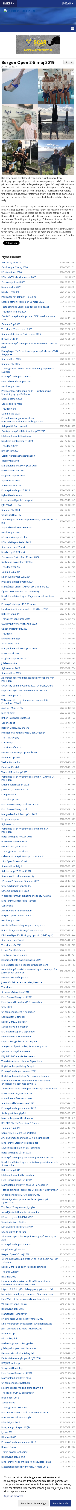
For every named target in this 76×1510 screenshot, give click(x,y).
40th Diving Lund (10, 643)
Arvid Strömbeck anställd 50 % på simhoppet (25, 1137)
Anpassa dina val (13, 1496)
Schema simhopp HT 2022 (15, 890)
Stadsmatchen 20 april (13, 547)
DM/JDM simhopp (10, 638)
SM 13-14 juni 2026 (11, 262)
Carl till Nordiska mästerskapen (18, 455)
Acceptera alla (60, 1503)
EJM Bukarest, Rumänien (14, 846)
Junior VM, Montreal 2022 (14, 789)
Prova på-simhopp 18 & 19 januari (19, 604)
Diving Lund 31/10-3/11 (13, 470)
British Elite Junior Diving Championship (22, 930)
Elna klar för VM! (10, 767)
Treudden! (7, 633)
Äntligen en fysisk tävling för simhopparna (24, 1046)
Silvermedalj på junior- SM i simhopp (20, 1147)
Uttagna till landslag (11, 1368)
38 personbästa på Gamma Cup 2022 (21, 959)
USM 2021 (6, 1006)
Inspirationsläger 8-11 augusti (17, 500)
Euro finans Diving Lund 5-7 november (21, 1002)
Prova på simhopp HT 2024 (15, 490)
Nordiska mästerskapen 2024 (17, 441)
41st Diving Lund (10, 460)
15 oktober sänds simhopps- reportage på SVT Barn (29, 1088)
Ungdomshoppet (10, 819)
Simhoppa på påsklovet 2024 (16, 562)
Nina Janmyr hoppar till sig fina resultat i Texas (26, 1461)
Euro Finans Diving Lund (14, 809)
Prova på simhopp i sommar (16, 376)
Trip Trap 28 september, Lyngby (18, 1207)
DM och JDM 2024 (10, 450)
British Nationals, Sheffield (15, 717)
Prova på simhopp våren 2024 (17, 581)
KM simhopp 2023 (10, 613)
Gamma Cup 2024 (10, 571)
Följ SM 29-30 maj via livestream (18, 1056)
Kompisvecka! (8, 794)
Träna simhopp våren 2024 (15, 618)
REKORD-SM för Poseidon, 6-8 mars (20, 1123)
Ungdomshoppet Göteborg (15, 1382)
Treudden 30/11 (9, 445)
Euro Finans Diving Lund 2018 (16, 1373)
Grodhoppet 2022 (10, 920)
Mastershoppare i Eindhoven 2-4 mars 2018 (24, 1466)
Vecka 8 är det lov (10, 762)
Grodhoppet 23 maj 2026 (14, 267)
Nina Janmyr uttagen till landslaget (19, 1142)
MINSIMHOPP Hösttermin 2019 (17, 1227)
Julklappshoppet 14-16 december (19, 1348)
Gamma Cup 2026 (10, 324)
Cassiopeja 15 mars (11, 403)
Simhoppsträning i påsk (14, 1113)
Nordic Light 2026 (10, 291)
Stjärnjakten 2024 (10, 480)
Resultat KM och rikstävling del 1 (18, 1353)
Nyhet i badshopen (11, 495)
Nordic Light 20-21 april (13, 552)
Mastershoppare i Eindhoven (17, 1118)
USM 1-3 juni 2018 (10, 1422)
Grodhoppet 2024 (10, 532)
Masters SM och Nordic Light (16, 1417)
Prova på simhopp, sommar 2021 (18, 1071)
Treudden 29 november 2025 (16, 329)
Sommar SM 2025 (10, 364)
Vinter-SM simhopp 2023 (14, 772)
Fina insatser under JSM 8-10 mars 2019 (22, 1318)
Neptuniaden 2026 (11, 287)
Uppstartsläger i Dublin (13, 1222)
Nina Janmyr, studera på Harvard (19, 900)
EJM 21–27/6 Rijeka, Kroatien (16, 1051)
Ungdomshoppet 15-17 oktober (18, 1011)
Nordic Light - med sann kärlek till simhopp (23, 1266)
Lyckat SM (6, 1432)
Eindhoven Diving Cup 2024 (15, 576)
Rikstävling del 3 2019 (12, 1308)
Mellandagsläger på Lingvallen (17, 1343)
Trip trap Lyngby (10, 1271)
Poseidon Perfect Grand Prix (16, 1098)
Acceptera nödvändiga (33, 1503)
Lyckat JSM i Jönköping (13, 950)
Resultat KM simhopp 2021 (15, 977)
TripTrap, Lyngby (10, 737)
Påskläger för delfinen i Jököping (18, 296)
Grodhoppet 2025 (10, 386)
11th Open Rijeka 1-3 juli (14, 861)
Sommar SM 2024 (10, 510)
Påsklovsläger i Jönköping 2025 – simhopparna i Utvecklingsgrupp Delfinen (26, 392)
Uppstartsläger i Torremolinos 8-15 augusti (24, 690)
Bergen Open (8, 1447)
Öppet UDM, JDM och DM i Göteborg (20, 591)
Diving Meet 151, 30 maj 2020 (16, 1093)
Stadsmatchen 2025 (11, 398)
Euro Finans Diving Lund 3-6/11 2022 (20, 804)
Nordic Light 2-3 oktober (14, 1021)
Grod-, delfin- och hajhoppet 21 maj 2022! (23, 925)
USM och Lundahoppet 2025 (16, 381)
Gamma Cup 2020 (10, 1128)
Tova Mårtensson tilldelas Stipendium (21, 1061)
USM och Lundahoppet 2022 (16, 885)
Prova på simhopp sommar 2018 (18, 1442)
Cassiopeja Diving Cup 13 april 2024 (20, 557)
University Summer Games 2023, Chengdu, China (27, 685)
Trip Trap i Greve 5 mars (14, 955)
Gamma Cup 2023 (10, 757)
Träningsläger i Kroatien (14, 1407)
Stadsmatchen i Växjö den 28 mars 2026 (22, 301)
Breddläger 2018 (10, 1397)
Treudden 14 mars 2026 (14, 311)
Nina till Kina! (8, 712)
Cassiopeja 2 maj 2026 (13, 282)
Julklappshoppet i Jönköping (16, 436)
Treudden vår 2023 (11, 747)
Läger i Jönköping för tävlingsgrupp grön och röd (27, 1289)
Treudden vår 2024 (11, 566)
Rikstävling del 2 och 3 (13, 1456)
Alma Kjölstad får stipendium (16, 910)
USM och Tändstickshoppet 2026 (18, 277)
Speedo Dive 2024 (11, 485)
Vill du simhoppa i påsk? (14, 1303)
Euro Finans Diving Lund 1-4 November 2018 (24, 1412)
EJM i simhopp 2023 (11, 695)
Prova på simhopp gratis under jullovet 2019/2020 (27, 1157)
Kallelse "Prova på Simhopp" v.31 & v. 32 (23, 856)
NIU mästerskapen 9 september (18, 1031)
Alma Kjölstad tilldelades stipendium (20, 1212)
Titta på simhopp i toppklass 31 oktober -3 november (29, 1189)
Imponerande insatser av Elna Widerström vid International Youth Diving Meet (26, 1283)
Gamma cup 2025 (10, 413)
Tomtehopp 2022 (10, 799)
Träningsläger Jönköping (14, 1451)
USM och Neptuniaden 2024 (16, 542)
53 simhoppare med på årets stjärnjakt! (22, 1387)
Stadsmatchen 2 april (12, 940)
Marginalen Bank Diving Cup (16, 1377)
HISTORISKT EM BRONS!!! (14, 841)
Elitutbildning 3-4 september (16, 1036)
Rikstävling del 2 (10, 1338)
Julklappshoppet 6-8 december (17, 1175)
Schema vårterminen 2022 (15, 992)
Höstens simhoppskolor (14, 537)
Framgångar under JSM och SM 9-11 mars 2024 (26, 586)
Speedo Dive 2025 (11, 359)
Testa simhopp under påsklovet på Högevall (25, 306)
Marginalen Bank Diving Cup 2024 (19, 465)
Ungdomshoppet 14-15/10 (15, 658)
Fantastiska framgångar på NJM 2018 (20, 1358)
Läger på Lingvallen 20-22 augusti (19, 1041)
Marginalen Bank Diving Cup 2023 (19, 648)
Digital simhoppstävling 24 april (17, 1066)
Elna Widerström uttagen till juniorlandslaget (25, 1299)
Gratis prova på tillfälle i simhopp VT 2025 (23, 431)
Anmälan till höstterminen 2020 (17, 1103)
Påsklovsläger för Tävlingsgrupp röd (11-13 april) (27, 935)
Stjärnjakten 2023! (11, 668)
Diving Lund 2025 (10, 339)
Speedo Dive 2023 (11, 673)
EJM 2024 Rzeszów (11, 505)
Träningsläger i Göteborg (14, 851)
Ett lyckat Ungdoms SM (13, 1249)
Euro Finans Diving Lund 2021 (16, 997)
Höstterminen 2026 (11, 272)
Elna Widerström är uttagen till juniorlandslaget (26, 1323)
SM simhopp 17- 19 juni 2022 (16, 871)
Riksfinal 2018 (8, 1437)
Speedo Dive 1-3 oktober (14, 1026)
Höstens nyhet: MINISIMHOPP (17, 1217)
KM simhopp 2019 (10, 1170)
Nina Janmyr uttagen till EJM (15, 1427)
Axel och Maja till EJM (12, 708)
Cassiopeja (7, 742)
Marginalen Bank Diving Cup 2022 (19, 814)
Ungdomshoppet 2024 (13, 475)
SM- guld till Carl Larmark (14, 426)
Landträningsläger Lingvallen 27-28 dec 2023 (24, 609)
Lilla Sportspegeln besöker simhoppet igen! (24, 964)
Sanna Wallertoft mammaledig (17, 876)
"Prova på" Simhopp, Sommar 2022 (20, 881)
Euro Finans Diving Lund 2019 (16, 1179)
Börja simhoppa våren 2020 (16, 1152)
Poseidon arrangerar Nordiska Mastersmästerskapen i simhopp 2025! (22, 420)
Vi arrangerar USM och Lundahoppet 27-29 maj (26, 895)
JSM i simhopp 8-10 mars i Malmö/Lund (21, 1328)
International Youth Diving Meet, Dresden (23, 732)
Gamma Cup (8, 1333)
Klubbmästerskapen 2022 (15, 784)
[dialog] (38, 1490)
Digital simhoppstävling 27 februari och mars (25, 1076)
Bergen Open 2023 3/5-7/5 (15, 727)
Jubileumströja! (9, 663)
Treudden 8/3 (8, 408)
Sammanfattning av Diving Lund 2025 (21, 334)
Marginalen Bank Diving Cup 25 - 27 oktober (24, 1184)
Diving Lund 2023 (10, 653)
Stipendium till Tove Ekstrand (16, 527)
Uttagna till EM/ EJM (11, 514)
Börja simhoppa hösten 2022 (16, 836)
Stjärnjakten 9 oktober (13, 1016)
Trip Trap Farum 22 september (17, 1392)
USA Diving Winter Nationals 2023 (19, 623)
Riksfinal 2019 (8, 1276)
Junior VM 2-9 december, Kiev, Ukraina (21, 982)
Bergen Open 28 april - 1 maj (16, 915)
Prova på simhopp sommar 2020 (18, 1108)
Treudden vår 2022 (11, 945)
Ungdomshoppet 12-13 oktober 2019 (20, 1194)
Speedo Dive (8, 1402)
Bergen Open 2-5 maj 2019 (27, 62)
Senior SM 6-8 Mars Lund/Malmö (18, 1132)
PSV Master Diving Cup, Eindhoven (19, 752)
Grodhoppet (8, 722)
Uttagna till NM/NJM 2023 (14, 628)
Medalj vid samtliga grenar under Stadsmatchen (27, 1294)
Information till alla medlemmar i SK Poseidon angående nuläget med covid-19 (25, 1082)
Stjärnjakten (7, 824)
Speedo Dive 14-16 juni (13, 1231)
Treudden (6, 987)
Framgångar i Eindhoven (14, 1313)
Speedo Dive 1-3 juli (11, 866)
